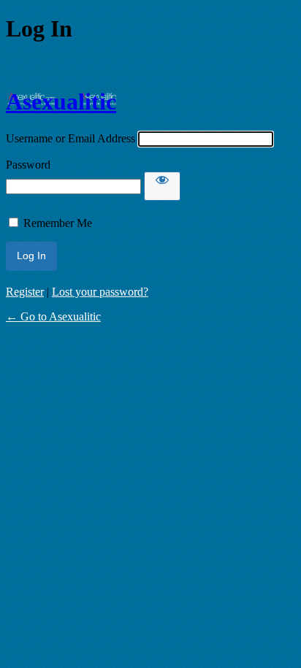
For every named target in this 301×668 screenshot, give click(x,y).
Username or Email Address (70, 138)
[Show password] (162, 186)
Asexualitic (61, 101)
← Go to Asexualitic (53, 316)
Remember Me (57, 223)
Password (28, 164)
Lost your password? (100, 291)
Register (25, 291)
